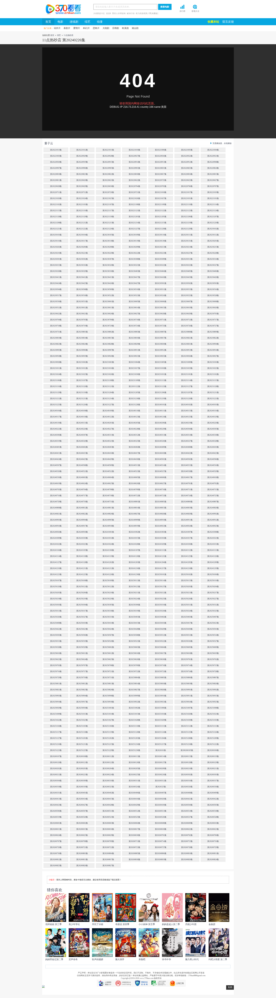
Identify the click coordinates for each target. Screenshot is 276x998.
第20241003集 (160, 532)
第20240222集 (56, 429)
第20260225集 (134, 774)
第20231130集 (82, 392)
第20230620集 (213, 307)
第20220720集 (108, 192)
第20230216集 (56, 253)
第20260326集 (187, 787)
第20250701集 (187, 659)
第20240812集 (82, 508)
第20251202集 (108, 738)
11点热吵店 (68, 35)
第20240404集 (134, 447)
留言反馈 (228, 21)
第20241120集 (134, 556)
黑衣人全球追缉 (119, 13)
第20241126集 (213, 556)
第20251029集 (160, 720)
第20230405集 (187, 271)
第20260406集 (134, 793)
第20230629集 (187, 314)
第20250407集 (213, 617)
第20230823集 (56, 344)
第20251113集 (213, 726)
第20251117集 (56, 732)
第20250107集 (56, 580)
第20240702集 (213, 483)
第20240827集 (134, 514)
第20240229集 (160, 429)
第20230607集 (187, 301)
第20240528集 (187, 471)
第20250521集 (134, 641)
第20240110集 (134, 411)
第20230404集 (160, 271)
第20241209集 (213, 562)
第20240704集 (82, 489)
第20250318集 (108, 611)
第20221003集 (56, 156)
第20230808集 (187, 332)
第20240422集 (187, 453)
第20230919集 (82, 356)
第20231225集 (56, 404)
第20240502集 (187, 459)
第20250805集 (160, 677)
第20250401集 (134, 617)
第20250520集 (108, 641)
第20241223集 (56, 574)
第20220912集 (187, 162)
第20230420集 (213, 277)
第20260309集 (82, 781)
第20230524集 (160, 295)
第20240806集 (187, 502)
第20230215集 (213, 247)
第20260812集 (56, 859)
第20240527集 (160, 471)
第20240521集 (82, 471)
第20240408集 (187, 447)
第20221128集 (56, 216)
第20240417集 (134, 453)
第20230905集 (56, 350)
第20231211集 (213, 392)
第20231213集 (82, 398)
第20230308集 (134, 259)
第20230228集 (213, 253)
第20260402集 (108, 793)
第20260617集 (134, 829)
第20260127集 (160, 762)
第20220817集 (160, 174)
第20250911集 (187, 696)
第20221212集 (82, 223)
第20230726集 (187, 326)
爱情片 (76, 28)
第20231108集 (108, 380)
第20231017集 (134, 368)
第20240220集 (213, 423)
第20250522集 (160, 641)
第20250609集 (213, 647)
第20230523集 (134, 295)
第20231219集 (160, 398)
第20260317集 (213, 781)
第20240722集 (134, 495)
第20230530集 (56, 301)
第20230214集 (187, 247)
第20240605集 (134, 477)
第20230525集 (187, 295)
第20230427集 (134, 283)
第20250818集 (160, 683)
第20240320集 (82, 441)
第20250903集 (56, 696)
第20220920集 (56, 162)
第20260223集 (82, 774)
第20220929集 (82, 156)
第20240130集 (56, 423)
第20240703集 (56, 489)
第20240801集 (134, 502)
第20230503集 (213, 283)
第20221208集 (56, 223)
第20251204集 (160, 738)
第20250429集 (160, 629)
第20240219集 (187, 423)
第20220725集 (160, 180)
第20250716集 (56, 671)
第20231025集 (82, 374)
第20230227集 (187, 253)
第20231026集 (108, 374)
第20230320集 (108, 265)
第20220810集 (56, 174)
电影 (60, 21)
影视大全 (195, 11)
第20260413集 (56, 799)
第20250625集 (108, 659)
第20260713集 (134, 841)
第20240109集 (108, 411)
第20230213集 (160, 247)
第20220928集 (108, 156)
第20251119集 (108, 732)
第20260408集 (187, 793)
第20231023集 (213, 368)
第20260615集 (82, 829)
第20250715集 (213, 665)
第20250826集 (108, 690)
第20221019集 (213, 192)
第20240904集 (82, 520)
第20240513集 (134, 465)
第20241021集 (213, 538)
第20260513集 (160, 811)
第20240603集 (82, 477)
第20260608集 (160, 823)
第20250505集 (56, 635)
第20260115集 (187, 756)
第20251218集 (187, 744)
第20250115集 (187, 580)
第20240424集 (56, 459)
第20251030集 (187, 720)
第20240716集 (56, 495)
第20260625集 (82, 835)
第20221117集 (108, 210)
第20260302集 (187, 774)
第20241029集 (160, 544)
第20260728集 (187, 847)
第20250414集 (108, 623)
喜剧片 (67, 28)
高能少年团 (190, 924)
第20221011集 (108, 150)
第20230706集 (108, 320)
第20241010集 (82, 538)
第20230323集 (187, 265)
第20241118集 (82, 556)
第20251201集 (82, 738)
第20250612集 (108, 653)
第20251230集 (134, 750)
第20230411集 (56, 277)
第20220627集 (213, 180)
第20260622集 (187, 829)
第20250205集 (56, 592)
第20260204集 (108, 768)
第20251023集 (82, 720)
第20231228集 (134, 404)
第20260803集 (82, 853)
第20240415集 (82, 453)
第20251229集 (108, 750)
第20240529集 (213, 471)
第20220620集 (82, 180)
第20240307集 (82, 435)
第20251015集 (134, 714)
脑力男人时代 (192, 959)
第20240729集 (56, 502)
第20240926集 (56, 532)
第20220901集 (134, 168)
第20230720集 (108, 326)
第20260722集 (108, 847)
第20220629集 (82, 186)
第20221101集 (213, 198)
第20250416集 (160, 623)
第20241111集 (160, 550)
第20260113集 (134, 756)
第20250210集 (108, 592)
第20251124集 (160, 732)
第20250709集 (134, 665)
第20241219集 (213, 568)
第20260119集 (213, 756)
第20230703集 (213, 314)
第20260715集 (187, 841)
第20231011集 (56, 368)
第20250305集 (108, 605)
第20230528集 (213, 295)
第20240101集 (160, 404)
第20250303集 (56, 605)
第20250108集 (82, 580)
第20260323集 (108, 787)
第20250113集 (134, 580)
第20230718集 (56, 326)
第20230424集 (56, 283)
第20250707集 (82, 665)
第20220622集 (134, 180)
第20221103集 (82, 204)
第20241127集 (56, 562)
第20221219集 (187, 223)
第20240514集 (160, 465)
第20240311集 (108, 435)
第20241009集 (56, 538)
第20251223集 (56, 750)
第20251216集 (134, 744)
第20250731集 (108, 677)
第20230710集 (134, 320)
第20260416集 (134, 799)
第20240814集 (134, 508)
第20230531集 (82, 301)
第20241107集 (134, 550)
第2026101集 (160, 750)
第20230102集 (213, 229)
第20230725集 (160, 326)
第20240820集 (213, 508)
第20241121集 (160, 556)
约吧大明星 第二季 (218, 959)
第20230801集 (82, 332)
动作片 (57, 28)
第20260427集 (82, 805)
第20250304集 (82, 605)
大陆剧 (106, 28)
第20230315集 (56, 265)
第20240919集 (134, 526)
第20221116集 (82, 210)
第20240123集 (134, 417)
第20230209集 (134, 247)
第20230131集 (187, 241)
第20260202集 (56, 768)
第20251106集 (108, 726)
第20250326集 (56, 617)
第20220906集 (82, 168)
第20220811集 (56, 180)
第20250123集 (134, 586)
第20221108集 (134, 204)
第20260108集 (82, 756)
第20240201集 (108, 423)
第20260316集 (187, 781)
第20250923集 (160, 702)
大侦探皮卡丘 (99, 13)
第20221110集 (187, 204)
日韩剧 (115, 28)
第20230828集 (108, 344)
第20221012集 (82, 150)
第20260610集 (213, 823)
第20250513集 (187, 635)
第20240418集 (160, 453)
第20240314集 (187, 435)
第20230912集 (160, 350)
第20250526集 (187, 641)
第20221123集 (187, 210)
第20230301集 (56, 259)
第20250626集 (134, 659)
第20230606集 (160, 301)
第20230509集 (108, 289)
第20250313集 (56, 611)
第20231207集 (187, 392)
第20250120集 (56, 586)
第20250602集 (108, 647)
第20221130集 (108, 216)
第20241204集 (160, 562)
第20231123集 (160, 386)
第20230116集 (56, 241)
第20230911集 (134, 350)
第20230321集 (134, 265)
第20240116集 (213, 411)
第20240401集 (56, 447)
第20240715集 (213, 489)
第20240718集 (108, 495)
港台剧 (135, 28)
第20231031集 (160, 374)
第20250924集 (187, 702)
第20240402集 (82, 447)
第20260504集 (187, 805)
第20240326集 (160, 441)
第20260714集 (160, 841)
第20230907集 (108, 350)
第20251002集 (134, 708)
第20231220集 (187, 398)
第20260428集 (108, 805)
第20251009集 (56, 714)
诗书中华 (166, 959)
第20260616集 (108, 829)
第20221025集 (108, 198)
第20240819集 (187, 508)
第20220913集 (160, 162)
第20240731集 (108, 502)
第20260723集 (134, 847)
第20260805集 (134, 853)
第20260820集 (187, 859)
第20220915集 (108, 162)
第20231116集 (56, 386)
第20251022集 (56, 720)
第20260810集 (187, 853)
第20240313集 (160, 435)
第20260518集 (213, 811)
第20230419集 (187, 277)
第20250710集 (160, 665)
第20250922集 (134, 702)
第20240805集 (160, 502)
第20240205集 (134, 423)
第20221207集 (213, 216)
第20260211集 (213, 768)
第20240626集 (134, 483)
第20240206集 (160, 423)
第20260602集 (82, 823)
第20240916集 (56, 526)
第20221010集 (134, 150)
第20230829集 (134, 344)
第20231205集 (134, 392)
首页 (62, 9)
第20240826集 (108, 514)
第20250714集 (187, 665)
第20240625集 (108, 483)
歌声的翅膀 (97, 959)
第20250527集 (213, 641)
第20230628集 (160, 314)
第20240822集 (82, 514)
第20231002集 (82, 362)
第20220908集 (213, 162)
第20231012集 (82, 368)
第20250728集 (213, 671)
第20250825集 (82, 690)
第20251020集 (187, 714)
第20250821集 (56, 690)
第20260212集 (56, 774)
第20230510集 (134, 289)
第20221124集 (213, 210)
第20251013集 (82, 714)
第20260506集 (56, 811)
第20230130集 (160, 241)
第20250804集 (134, 677)
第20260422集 (213, 799)
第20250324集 (187, 611)
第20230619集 (187, 307)
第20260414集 (82, 799)
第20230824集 (82, 344)
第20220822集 (108, 174)
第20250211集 (134, 592)
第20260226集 (160, 774)
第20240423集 (213, 453)
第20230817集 (160, 338)
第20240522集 (108, 471)
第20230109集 (134, 235)
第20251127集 (56, 738)
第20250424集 (108, 629)
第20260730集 (56, 853)
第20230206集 (82, 247)
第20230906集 (82, 350)
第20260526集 (160, 817)
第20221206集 (187, 216)
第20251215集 (108, 744)
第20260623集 (213, 829)
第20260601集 (56, 823)
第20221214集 (134, 223)
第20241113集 (213, 550)
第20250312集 (213, 605)
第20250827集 (134, 690)
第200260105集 (187, 750)
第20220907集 (56, 168)
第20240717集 (82, 495)
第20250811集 (56, 683)
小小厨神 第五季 (147, 924)
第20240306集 (56, 435)
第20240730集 (82, 502)
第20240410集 (213, 447)
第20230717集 (213, 320)
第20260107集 (56, 756)
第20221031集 (187, 198)
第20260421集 (187, 799)
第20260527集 (187, 817)
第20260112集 (108, 756)
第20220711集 (56, 192)
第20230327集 (213, 265)
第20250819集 (187, 683)
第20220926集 (160, 156)
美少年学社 (74, 924)
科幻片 (86, 28)
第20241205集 (187, 562)
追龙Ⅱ (108, 13)
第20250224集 (134, 599)
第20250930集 (82, 708)
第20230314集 (213, 259)
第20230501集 (160, 283)
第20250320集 (160, 611)
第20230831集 (187, 344)
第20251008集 (213, 708)
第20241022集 (56, 544)
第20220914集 (134, 162)
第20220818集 (134, 174)
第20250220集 (108, 599)
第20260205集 (134, 768)
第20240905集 (108, 520)
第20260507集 (82, 811)
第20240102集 (187, 404)
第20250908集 (108, 696)
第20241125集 (187, 556)
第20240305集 (213, 429)
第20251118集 (82, 732)
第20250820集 (213, 683)
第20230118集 (108, 241)
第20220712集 (82, 192)
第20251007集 (187, 708)
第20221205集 (160, 216)
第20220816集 (187, 174)
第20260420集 (160, 799)
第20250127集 (160, 586)
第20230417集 (134, 277)
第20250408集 (56, 623)
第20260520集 (82, 817)
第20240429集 (108, 459)
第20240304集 (187, 429)
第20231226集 (82, 404)
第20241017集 (187, 538)
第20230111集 (187, 235)
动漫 (100, 21)
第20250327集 (82, 617)
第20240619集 (56, 483)
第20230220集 (108, 253)
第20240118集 (82, 417)
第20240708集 (108, 489)
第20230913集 (187, 350)
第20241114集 (56, 556)
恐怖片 (96, 28)
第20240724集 (187, 495)
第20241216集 (134, 568)
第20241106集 (108, 550)
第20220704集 (134, 186)
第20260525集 (134, 817)
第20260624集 (56, 835)
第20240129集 (213, 417)
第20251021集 (213, 714)
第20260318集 (56, 787)
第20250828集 (160, 690)
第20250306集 (134, 605)
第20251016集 (160, 714)
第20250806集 (187, 677)
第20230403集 (134, 271)
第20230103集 (56, 235)
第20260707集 (56, 841)
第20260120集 (56, 762)
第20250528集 (56, 647)
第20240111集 (160, 411)
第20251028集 (134, 720)
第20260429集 (134, 805)
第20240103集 (213, 404)
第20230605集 (134, 301)
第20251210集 (56, 744)
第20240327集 (187, 441)
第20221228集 (160, 229)
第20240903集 (56, 520)
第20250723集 (160, 671)
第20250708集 (108, 665)
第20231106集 (56, 380)
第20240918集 (108, 526)
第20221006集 (160, 150)
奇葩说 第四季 (122, 924)
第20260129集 (213, 762)
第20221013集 (56, 150)
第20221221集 (56, 229)
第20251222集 (213, 744)
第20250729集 (56, 677)
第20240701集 (187, 483)
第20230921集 (134, 356)
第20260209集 (160, 768)
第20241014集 (108, 538)
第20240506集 (213, 459)
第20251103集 (213, 720)
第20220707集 (213, 186)
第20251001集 (108, 708)
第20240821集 (56, 514)
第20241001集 (108, 532)
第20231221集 (213, 398)
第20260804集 (108, 853)
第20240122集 (108, 417)
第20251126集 (213, 732)
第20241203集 (134, 562)
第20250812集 (82, 683)
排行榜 (182, 11)
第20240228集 (134, 429)
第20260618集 (160, 829)
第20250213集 (187, 592)
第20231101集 (187, 374)
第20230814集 (82, 338)
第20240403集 (108, 447)
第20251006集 (160, 708)
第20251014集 (108, 714)
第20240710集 (160, 489)
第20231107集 (82, 380)
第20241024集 (108, 544)
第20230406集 (213, 271)
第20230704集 (56, 320)
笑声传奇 (73, 959)
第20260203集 (82, 768)
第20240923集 (160, 526)
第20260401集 (82, 793)
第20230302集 (82, 259)
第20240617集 (187, 477)
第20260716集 (213, 841)
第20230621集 (82, 314)
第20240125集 (187, 417)
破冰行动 (130, 13)
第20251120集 (134, 732)
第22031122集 (134, 386)
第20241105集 (82, 550)
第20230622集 (56, 314)
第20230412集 (82, 277)
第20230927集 (213, 356)
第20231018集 (160, 368)
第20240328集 (213, 441)
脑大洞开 (119, 959)
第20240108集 (82, 411)
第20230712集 (187, 320)
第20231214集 (108, 398)
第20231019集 (187, 368)
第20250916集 (56, 702)
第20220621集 (108, 180)
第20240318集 (213, 435)
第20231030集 (134, 374)
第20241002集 (134, 532)
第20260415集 (108, 799)
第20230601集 (108, 301)
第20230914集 (213, 350)
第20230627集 (134, 314)
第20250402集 (160, 617)
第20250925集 (213, 702)
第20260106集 (213, 750)
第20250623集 (56, 659)
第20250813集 (108, 683)
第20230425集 (82, 283)
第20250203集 (187, 586)
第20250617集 (160, 653)
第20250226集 (187, 599)
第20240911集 (187, 520)
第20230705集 (82, 320)
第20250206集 (82, 592)
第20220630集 (108, 186)
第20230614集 (134, 307)
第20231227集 (108, 404)
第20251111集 (160, 726)
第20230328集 (56, 271)
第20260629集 (108, 835)
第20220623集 (187, 180)
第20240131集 (82, 423)
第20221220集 (213, 223)
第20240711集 (187, 489)
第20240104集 (56, 411)
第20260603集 (108, 823)
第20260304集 (56, 781)
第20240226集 (82, 429)
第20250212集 (160, 592)
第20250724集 (187, 671)
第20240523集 (134, 471)
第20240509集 (108, 465)
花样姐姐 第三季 (53, 924)
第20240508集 (82, 465)
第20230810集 (56, 338)
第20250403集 (187, 617)
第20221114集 (213, 204)
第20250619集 (213, 653)
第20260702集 (187, 835)
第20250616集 (134, 653)
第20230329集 (82, 271)
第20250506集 (82, 635)
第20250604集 (160, 647)
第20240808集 (56, 508)
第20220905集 (108, 168)
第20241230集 (134, 574)
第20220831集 (160, 168)
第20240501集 (160, 459)
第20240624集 (82, 483)
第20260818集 (134, 859)
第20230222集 (134, 253)
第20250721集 (108, 671)
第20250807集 (213, 677)
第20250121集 (82, 586)
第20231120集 (82, 386)
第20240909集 (134, 520)
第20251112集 (187, 726)
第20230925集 (160, 356)
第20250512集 (160, 635)
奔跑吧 (142, 959)
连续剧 (74, 21)
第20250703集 (56, 665)
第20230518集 (82, 295)
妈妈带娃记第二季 (54, 959)
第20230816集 (134, 338)
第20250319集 (134, 611)
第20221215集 (160, 223)
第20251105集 (82, 726)
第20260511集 (108, 811)
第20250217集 (213, 592)
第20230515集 (187, 289)
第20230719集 (82, 326)
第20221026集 (134, 198)
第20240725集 (213, 495)
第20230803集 (134, 332)
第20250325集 (213, 611)
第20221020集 (56, 198)
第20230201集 (213, 241)
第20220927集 (134, 156)
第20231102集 (213, 374)
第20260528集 (213, 817)
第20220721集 (134, 192)
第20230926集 (187, 356)
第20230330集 (108, 271)
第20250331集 (108, 617)
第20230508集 (82, 289)
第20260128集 (187, 762)
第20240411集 (56, 453)
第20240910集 (160, 520)
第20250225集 (160, 599)
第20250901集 (187, 690)
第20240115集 (187, 411)
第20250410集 (82, 623)
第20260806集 (160, 853)
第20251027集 (108, 720)
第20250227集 (213, 599)
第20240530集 (56, 477)
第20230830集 (160, 344)
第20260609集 (187, 823)
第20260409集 (213, 793)
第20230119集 (134, 241)
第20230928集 (56, 362)
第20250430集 (187, 629)
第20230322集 (160, 265)
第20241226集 (108, 574)
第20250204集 (213, 586)
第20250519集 (82, 641)
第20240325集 (134, 441)
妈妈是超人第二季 (171, 924)
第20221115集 (56, 210)
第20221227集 (134, 229)
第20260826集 (82, 865)
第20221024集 (82, 198)
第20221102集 (56, 204)
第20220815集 (213, 174)
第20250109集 (108, 580)
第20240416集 (108, 453)
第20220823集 (82, 174)
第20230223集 (160, 253)
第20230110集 (160, 235)
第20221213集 (108, 223)
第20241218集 (187, 568)
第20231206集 (160, 392)
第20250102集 (187, 574)
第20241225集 (82, 574)
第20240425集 (82, 459)
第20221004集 (213, 150)
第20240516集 (213, 465)
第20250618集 (187, 653)
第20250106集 (213, 574)
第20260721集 (82, 847)
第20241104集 (56, 550)
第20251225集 (82, 750)
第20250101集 (160, 574)
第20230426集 (108, 283)
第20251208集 (187, 738)
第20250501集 (213, 629)
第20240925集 (213, 526)
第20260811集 (213, 853)
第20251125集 (187, 732)
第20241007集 (187, 532)
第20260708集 (82, 841)
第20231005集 (160, 362)
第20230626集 (108, 314)
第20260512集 (134, 811)
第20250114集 (160, 580)
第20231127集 (187, 386)
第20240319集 (56, 441)
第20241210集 (56, 568)
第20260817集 (108, 859)
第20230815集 (108, 338)
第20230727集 (213, 326)
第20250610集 (56, 653)
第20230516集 (213, 289)
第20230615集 (160, 307)
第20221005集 (187, 150)
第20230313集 (187, 259)
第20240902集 (213, 514)
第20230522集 (108, 295)
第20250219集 (82, 599)
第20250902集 (213, 690)
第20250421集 (213, 623)
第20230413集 (108, 277)
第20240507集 (56, 465)
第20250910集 (160, 696)
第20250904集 (82, 696)
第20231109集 (134, 380)
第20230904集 (213, 344)
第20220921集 (213, 156)
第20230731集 (56, 332)
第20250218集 (56, 599)
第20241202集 (108, 562)
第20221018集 (160, 192)
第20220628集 (56, 186)
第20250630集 (160, 659)
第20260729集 (213, 847)
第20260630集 (134, 835)
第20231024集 (56, 374)
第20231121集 (108, 386)
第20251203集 (134, 738)
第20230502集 (187, 283)
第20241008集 (213, 532)
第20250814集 (134, 683)
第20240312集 (134, 435)
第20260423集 (56, 805)
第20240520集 (56, 471)
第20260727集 (160, 847)
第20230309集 (160, 259)
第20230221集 (82, 253)
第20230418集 (160, 277)
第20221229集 (187, 229)
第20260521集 (108, 817)
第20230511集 (160, 289)
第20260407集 (160, 793)
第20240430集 (134, 459)
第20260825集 (56, 865)
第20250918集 (108, 702)
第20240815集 (160, 508)
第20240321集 (108, 441)
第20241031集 (213, 544)
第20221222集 (82, 229)
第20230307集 (108, 259)
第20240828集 (160, 514)
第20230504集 (56, 289)
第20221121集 (134, 210)
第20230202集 (56, 247)
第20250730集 (82, 677)
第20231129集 (56, 392)
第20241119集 (108, 556)
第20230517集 (56, 295)
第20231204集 (108, 392)
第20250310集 (160, 605)
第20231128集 (213, 386)
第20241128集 (82, 562)
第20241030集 (187, 544)
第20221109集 (160, 204)
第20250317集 (82, 611)
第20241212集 (108, 568)
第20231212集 (56, 398)
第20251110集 (134, 726)
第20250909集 (134, 696)
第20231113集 (160, 380)
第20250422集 (56, 629)
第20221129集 (82, 216)
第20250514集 (213, 635)
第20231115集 (213, 380)
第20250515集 (56, 641)
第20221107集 (108, 204)
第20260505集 (213, 805)
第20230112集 (213, 235)
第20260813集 (82, 859)
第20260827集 (108, 865)
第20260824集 (213, 859)
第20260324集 (134, 787)
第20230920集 (108, 356)
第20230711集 (160, 320)
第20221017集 (187, 192)
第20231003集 (108, 362)
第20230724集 (134, 326)
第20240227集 (108, 429)
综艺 (87, 21)
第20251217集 (160, 744)
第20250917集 (82, 702)
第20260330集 (213, 787)
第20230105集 (108, 235)
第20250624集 (82, 659)
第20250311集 (187, 605)
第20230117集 (82, 241)
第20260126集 (134, 762)
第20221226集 (108, 229)
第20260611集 (56, 829)
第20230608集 (213, 301)
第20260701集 (160, 835)
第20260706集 (213, 835)
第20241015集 (134, 538)
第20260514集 (187, 811)
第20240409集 (160, 447)
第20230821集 (187, 338)
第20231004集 (134, 362)
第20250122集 (108, 586)
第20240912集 (213, 520)
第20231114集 (187, 380)
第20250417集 (187, 623)
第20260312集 (160, 781)
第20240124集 (160, 417)
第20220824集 (213, 168)
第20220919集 (82, 162)
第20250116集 (213, 580)
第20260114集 (160, 756)
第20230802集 (108, 332)
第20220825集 (187, 168)
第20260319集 (82, 787)
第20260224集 (108, 774)
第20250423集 (82, 629)
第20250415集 (134, 623)
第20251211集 (82, 744)
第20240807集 (213, 502)
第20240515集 (187, 465)
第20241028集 (134, 544)
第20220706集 (187, 186)
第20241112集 (187, 550)
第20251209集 (213, 738)
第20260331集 (56, 793)
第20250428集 (134, 629)
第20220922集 (187, 156)
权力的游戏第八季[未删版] (147, 13)
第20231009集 (187, 362)
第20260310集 (108, 781)
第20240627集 (160, 483)
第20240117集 (56, 417)
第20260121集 (82, 762)
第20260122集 (108, 762)
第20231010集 (213, 362)
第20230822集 (213, 338)
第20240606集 (160, 477)
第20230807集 (160, 332)
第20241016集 (160, 538)
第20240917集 (82, 526)
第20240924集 (187, 526)
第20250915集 (213, 696)
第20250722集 (134, 671)
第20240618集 (213, 477)
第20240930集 (82, 532)
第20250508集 (134, 635)
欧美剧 (125, 28)
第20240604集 (108, 477)
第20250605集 (187, 647)
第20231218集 (134, 398)
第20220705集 (160, 186)
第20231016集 (108, 368)
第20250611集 (82, 653)
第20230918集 (56, 356)
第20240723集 (160, 495)
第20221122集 (160, 210)
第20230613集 (108, 307)
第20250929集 (56, 708)
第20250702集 (213, 659)
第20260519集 (56, 817)
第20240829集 (187, 514)
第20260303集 (213, 774)
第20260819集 (160, 859)
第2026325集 (160, 787)
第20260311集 (134, 781)
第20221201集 (134, 216)
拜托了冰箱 (97, 924)
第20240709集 (134, 489)
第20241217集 (160, 568)
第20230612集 (82, 307)
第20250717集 (82, 671)
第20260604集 (134, 823)
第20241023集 (82, 544)
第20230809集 (213, 332)
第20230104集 (82, 235)
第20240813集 (108, 508)
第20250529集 (82, 647)
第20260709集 (108, 841)
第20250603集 (134, 647)
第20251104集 (56, 726)
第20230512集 (56, 307)
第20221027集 (160, 198)
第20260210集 (187, 768)
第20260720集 (56, 847)
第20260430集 (160, 805)
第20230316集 (82, 265)
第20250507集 (108, 635)
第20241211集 (82, 568)
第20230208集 (108, 247)
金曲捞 (212, 924)
